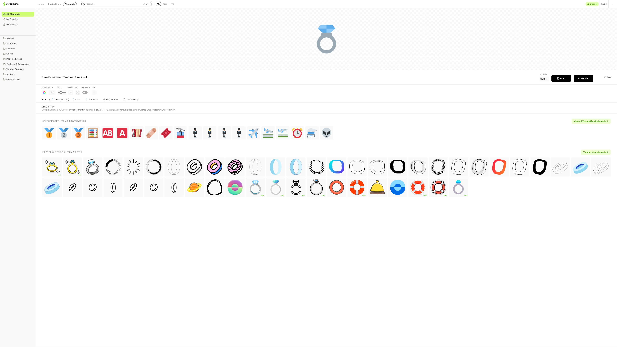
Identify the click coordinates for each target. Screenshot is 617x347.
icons (41, 4)
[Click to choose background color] (77, 92)
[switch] (85, 92)
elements (70, 4)
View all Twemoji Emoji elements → (591, 121)
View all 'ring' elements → (595, 152)
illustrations (54, 4)
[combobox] (112, 4)
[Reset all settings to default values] (94, 92)
